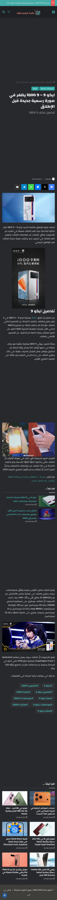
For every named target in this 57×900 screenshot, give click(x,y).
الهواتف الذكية (22, 82)
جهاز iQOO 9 (22, 692)
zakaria (48, 179)
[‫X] (45, 187)
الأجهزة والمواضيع (37, 82)
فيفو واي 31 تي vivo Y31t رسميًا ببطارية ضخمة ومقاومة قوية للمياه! (43, 841)
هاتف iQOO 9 (19, 704)
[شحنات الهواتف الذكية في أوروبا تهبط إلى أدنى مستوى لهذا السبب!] (42, 798)
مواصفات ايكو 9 (42, 704)
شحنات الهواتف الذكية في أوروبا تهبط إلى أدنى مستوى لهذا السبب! (43, 811)
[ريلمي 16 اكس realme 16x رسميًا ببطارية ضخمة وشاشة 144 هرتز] (42, 860)
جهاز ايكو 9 (45, 698)
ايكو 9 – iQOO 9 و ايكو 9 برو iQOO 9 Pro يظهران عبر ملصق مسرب (31, 479)
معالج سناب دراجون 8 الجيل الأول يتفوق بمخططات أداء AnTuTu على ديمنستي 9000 (21, 514)
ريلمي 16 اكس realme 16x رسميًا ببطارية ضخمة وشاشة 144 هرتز (43, 872)
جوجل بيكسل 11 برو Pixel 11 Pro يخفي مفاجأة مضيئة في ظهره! (14, 872)
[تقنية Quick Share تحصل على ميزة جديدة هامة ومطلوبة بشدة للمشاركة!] (14, 829)
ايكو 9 (47, 685)
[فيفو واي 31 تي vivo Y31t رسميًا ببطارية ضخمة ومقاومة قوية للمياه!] (42, 829)
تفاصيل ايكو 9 (43, 692)
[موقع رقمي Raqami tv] (28, 11)
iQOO (34, 318)
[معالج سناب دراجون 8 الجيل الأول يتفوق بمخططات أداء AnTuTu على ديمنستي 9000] (47, 514)
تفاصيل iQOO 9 (29, 685)
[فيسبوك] (52, 187)
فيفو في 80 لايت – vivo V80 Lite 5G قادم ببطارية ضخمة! (16, 811)
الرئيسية (49, 82)
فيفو (35, 88)
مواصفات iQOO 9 (23, 698)
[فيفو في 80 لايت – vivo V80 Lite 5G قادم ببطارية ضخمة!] (14, 798)
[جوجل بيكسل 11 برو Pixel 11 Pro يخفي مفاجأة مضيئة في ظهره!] (14, 860)
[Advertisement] (28, 49)
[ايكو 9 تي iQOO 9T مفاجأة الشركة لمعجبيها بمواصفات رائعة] (47, 501)
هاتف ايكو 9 (44, 711)
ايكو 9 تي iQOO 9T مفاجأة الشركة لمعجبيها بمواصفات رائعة (21, 499)
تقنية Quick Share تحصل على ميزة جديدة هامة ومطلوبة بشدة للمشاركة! (15, 841)
